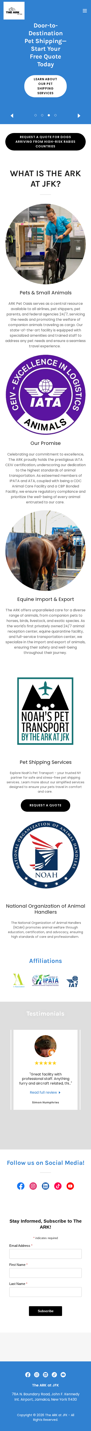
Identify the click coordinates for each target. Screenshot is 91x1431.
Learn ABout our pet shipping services (45, 86)
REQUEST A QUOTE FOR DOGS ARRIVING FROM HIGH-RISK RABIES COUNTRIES (45, 142)
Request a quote (45, 805)
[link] (14, 11)
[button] (35, 115)
